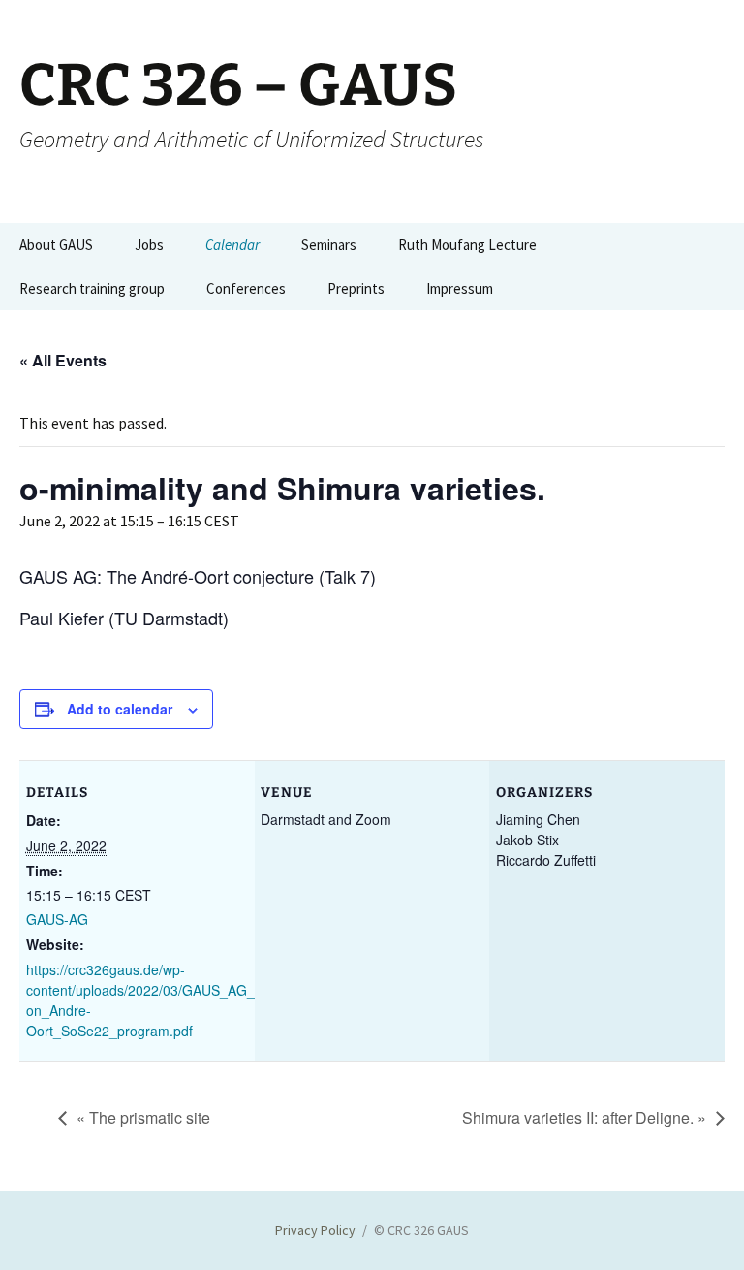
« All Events (63, 360)
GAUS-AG (57, 919)
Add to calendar (119, 708)
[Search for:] (708, 245)
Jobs (149, 245)
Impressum (459, 288)
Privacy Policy (315, 1230)
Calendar (232, 245)
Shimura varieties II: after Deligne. (584, 1117)
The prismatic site (143, 1117)
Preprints (356, 288)
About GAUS (56, 245)
